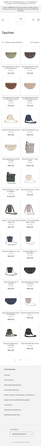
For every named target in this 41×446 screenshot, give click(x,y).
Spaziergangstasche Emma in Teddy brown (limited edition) (11, 99)
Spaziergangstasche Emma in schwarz (30, 282)
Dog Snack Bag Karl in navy (11, 251)
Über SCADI (8, 380)
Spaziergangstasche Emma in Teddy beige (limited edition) (30, 99)
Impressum (8, 405)
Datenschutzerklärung (12, 410)
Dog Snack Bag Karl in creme (30, 189)
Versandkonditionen (11, 390)
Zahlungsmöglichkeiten (12, 385)
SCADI (17, 442)
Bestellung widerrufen (12, 415)
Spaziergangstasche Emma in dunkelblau (11, 313)
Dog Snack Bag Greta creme (11, 130)
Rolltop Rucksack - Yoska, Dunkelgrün (11, 190)
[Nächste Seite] (26, 359)
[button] (2, 20)
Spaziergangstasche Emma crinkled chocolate (30, 67)
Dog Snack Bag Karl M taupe (30, 313)
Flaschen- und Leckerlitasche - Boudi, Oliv (11, 221)
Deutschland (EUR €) (19, 434)
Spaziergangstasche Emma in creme (11, 159)
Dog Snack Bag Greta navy (30, 130)
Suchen (7, 375)
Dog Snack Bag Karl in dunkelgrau (30, 252)
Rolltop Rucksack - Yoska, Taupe (30, 159)
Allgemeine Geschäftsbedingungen (17, 400)
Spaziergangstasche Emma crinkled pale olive (11, 67)
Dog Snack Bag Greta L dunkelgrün (11, 344)
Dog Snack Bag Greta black (30, 343)
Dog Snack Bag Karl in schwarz (11, 282)
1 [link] (14, 360)
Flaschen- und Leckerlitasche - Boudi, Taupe (30, 221)
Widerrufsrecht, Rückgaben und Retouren (19, 395)
